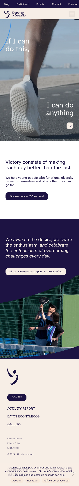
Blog (6, 4)
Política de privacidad (56, 480)
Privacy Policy (13, 443)
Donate (40, 4)
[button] (72, 14)
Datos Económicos (23, 416)
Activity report (21, 408)
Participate (23, 4)
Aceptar (17, 480)
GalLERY (14, 424)
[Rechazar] (73, 474)
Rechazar (32, 480)
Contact (56, 4)
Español (72, 4)
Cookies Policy (14, 438)
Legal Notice (13, 448)
